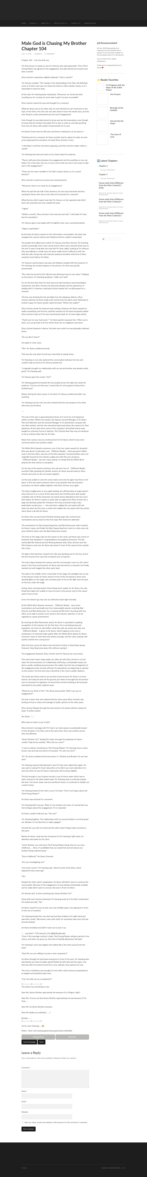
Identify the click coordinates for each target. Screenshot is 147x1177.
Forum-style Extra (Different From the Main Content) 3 (111, 214)
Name (25, 1091)
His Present (115, 94)
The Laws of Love (115, 135)
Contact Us (75, 23)
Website (25, 1112)
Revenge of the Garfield (116, 109)
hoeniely (38, 54)
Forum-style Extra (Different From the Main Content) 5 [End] (111, 185)
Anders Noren (114, 1168)
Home (24, 23)
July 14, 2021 (27, 54)
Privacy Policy (60, 23)
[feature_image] (100, 87)
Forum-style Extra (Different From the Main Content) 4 (111, 200)
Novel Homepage (29, 1042)
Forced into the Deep (117, 122)
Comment (26, 1068)
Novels (33, 23)
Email (24, 1102)
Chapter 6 (103, 166)
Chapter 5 (103, 175)
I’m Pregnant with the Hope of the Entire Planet (115, 87)
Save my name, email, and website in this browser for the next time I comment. (55, 1122)
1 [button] (48, 319)
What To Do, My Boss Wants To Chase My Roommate (111, 194)
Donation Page (90, 23)
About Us (44, 23)
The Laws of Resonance (107, 170)
